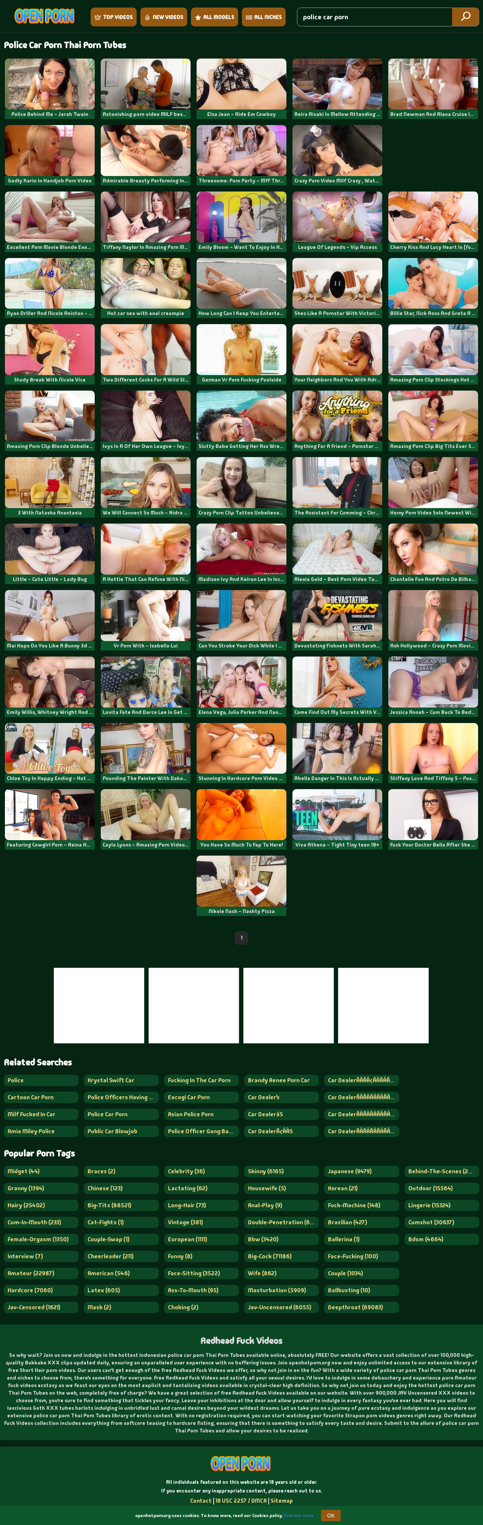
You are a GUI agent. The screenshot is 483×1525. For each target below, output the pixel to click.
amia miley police (31, 1131)
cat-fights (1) (106, 1222)
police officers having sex (123, 1097)
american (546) (109, 1273)
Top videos (118, 17)
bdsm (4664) (425, 1239)
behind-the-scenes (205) (442, 1171)
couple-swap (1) (108, 1239)
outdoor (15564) (430, 1188)
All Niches (268, 17)
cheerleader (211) (111, 1256)
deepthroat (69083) (355, 1307)
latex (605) (104, 1290)
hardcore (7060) (30, 1290)
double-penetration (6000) (283, 1222)
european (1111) (187, 1239)
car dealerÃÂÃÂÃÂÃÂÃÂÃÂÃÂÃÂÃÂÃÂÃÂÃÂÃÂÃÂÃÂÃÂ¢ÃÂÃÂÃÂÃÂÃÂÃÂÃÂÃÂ (363, 1114)
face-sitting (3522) (194, 1273)
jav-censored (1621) (34, 1307)
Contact (201, 1501)
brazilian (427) (347, 1222)
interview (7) (25, 1256)
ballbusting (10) (349, 1290)
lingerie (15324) (429, 1205)
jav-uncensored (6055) (279, 1307)
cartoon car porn (31, 1097)
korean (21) (343, 1188)
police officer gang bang (201, 1131)
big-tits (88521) (109, 1205)
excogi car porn (189, 1097)
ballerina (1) (344, 1239)
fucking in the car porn (199, 1080)
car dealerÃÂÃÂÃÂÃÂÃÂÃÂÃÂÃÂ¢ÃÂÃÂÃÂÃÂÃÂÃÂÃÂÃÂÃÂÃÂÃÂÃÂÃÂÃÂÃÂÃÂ (363, 1097)
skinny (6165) (266, 1171)
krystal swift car (111, 1080)
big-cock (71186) (270, 1256)
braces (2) (101, 1171)
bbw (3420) (263, 1239)
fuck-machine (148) (354, 1205)
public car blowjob (112, 1131)
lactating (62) (188, 1188)
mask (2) (99, 1307)
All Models (218, 17)
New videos (168, 17)
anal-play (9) (265, 1205)
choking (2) (183, 1307)
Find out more (299, 1516)
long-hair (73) (187, 1205)
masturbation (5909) (277, 1290)
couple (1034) (345, 1273)
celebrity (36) (186, 1171)
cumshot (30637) (431, 1222)
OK (331, 1516)
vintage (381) (185, 1222)
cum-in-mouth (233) (34, 1222)
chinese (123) (105, 1188)
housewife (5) (267, 1188)
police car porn (108, 1114)
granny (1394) (26, 1188)
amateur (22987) (31, 1273)
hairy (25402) (26, 1205)
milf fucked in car (31, 1114)
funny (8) (180, 1256)
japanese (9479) (350, 1171)
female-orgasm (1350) (38, 1239)
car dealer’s (264, 1097)
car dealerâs (265, 1114)
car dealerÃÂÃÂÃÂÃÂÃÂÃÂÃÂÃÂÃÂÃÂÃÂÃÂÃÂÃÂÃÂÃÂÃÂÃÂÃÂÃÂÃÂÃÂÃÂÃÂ (363, 1131)
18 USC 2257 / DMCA (241, 1501)
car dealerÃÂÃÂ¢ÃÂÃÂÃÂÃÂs (363, 1080)
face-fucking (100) (353, 1256)
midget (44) (24, 1171)
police (16, 1080)
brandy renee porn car (279, 1080)
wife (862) (262, 1273)
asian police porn (191, 1114)
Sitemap (282, 1501)
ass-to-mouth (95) (193, 1290)
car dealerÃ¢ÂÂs (270, 1131)
